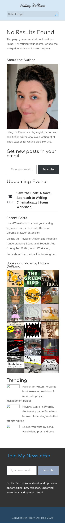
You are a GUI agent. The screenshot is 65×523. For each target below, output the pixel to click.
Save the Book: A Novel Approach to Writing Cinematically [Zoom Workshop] (33, 200)
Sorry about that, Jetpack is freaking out (31, 254)
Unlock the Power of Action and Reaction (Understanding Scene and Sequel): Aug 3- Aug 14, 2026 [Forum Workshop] (32, 243)
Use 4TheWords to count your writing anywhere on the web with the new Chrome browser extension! (30, 228)
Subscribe (48, 169)
